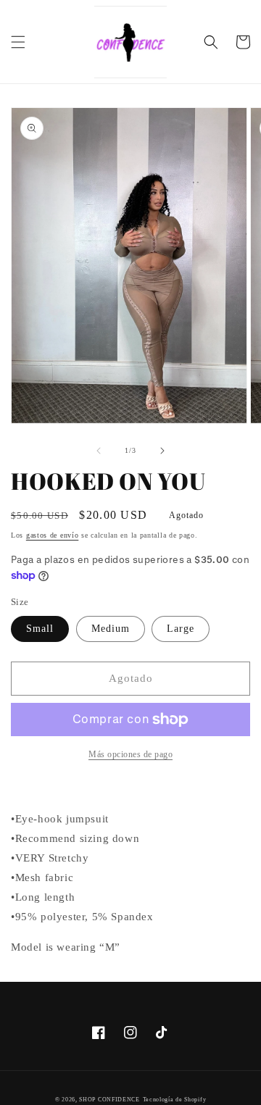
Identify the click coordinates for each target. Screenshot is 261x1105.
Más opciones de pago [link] (130, 754)
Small (40, 628)
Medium (110, 628)
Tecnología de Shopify (175, 1099)
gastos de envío (52, 535)
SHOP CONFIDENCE (109, 1099)
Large (180, 628)
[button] (18, 42)
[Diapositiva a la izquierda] (99, 451)
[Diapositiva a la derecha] (162, 451)
